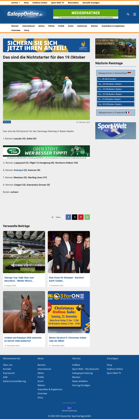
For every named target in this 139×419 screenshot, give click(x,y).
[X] (74, 217)
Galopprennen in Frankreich (112, 112)
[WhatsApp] (87, 217)
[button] (128, 14)
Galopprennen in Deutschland (113, 73)
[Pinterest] (81, 217)
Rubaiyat (18, 170)
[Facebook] (68, 217)
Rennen (7, 122)
